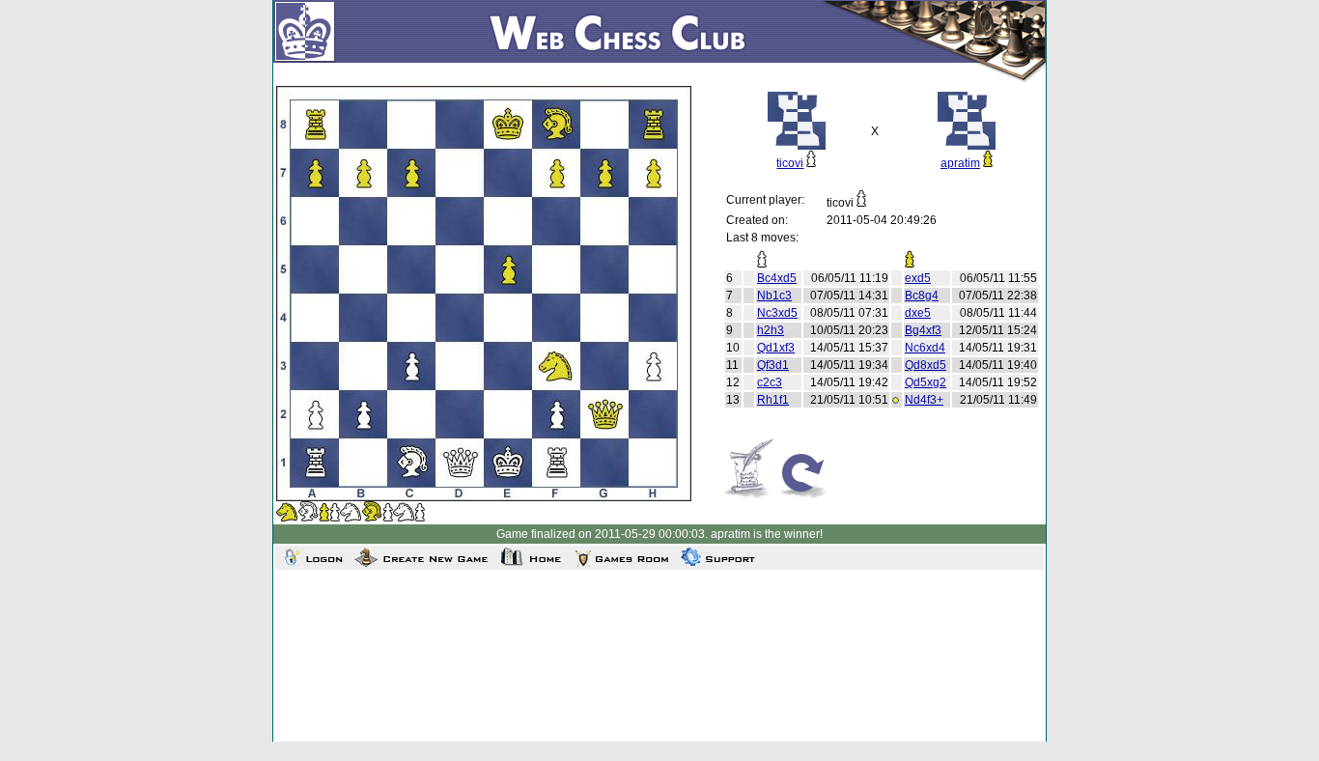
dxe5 (918, 313)
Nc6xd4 (925, 347)
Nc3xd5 (777, 313)
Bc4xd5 (777, 278)
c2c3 (769, 382)
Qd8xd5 (925, 365)
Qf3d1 (773, 365)
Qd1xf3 (776, 347)
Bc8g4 (922, 295)
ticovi (789, 163)
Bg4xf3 (923, 330)
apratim (960, 163)
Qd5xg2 (925, 382)
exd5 (918, 278)
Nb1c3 (774, 295)
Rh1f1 (773, 400)
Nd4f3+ (924, 400)
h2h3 (770, 330)
